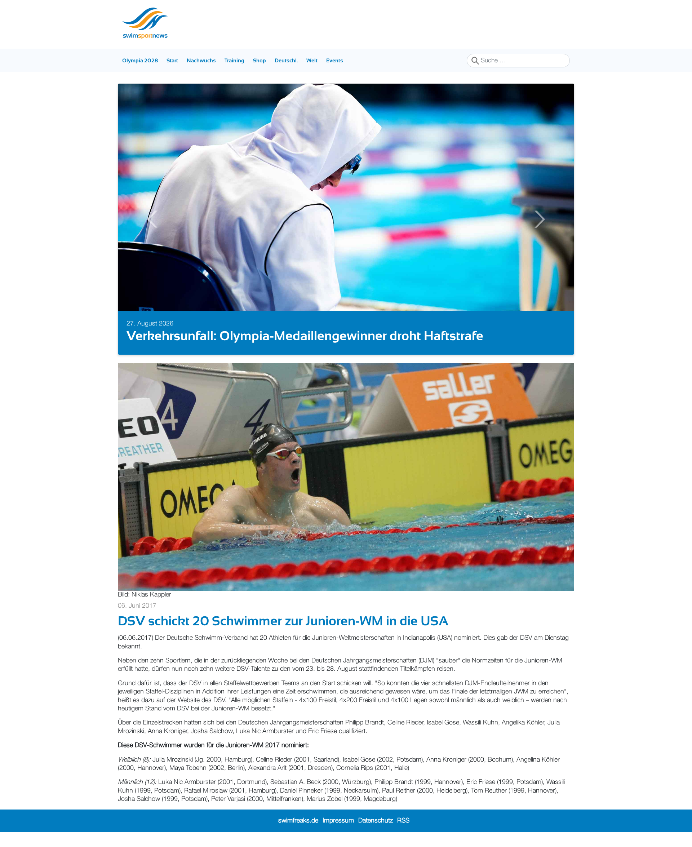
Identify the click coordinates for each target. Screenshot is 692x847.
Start (172, 60)
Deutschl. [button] (286, 60)
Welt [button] (312, 60)
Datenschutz (375, 821)
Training (234, 60)
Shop (259, 60)
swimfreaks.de (298, 821)
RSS (403, 821)
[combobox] (518, 60)
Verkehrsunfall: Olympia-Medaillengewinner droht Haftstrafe (305, 335)
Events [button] (334, 60)
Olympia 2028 (140, 60)
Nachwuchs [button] (201, 60)
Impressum (338, 821)
